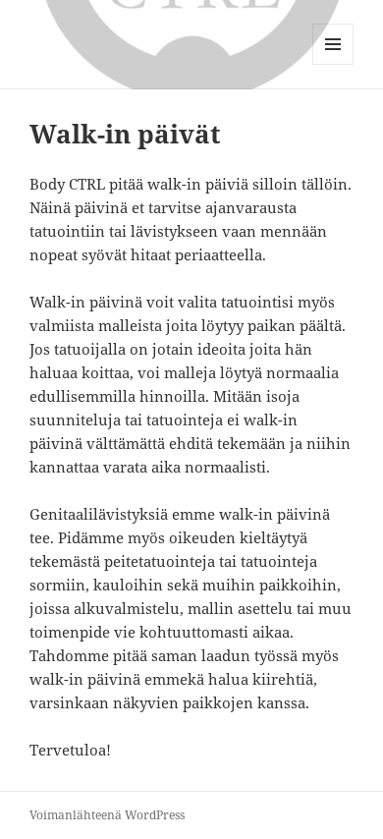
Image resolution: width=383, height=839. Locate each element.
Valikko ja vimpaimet (333, 64)
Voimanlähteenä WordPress (107, 815)
